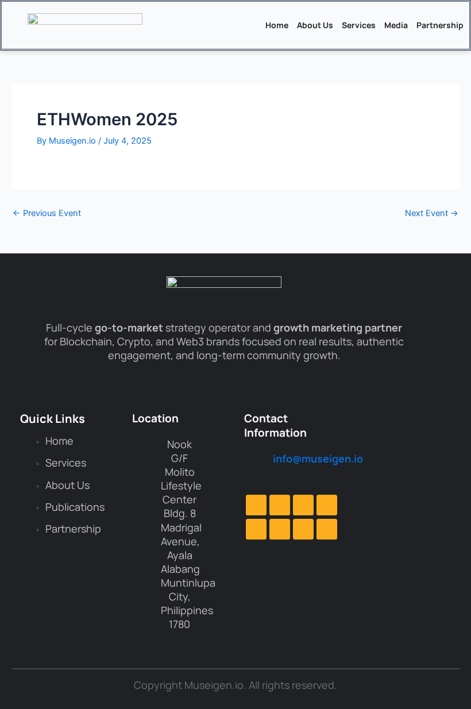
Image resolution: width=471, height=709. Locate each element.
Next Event (431, 213)
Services (359, 25)
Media (396, 25)
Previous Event (47, 213)
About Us (315, 25)
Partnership (440, 25)
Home (276, 25)
